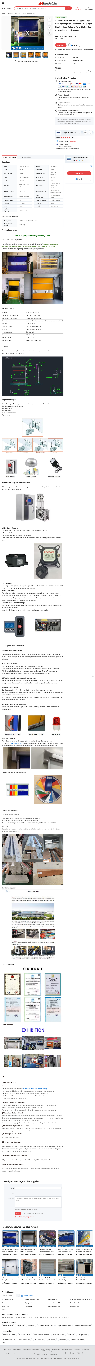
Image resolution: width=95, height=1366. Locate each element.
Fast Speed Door (82, 1335)
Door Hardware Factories (41, 1335)
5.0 (74, 160)
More (3, 1342)
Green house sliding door (32, 1299)
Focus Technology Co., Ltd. (35, 1358)
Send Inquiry (61, 45)
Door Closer (31, 1326)
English (15, 1353)
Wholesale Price (56, 1349)
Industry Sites (65, 1349)
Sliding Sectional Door (8, 1299)
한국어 (73, 1353)
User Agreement (58, 1358)
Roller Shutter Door (75, 1303)
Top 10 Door (51, 1339)
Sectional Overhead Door (55, 1303)
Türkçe (38, 1354)
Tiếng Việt (44, 1354)
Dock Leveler (5, 1306)
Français (34, 1353)
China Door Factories (9, 1335)
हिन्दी (83, 1353)
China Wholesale (45, 1349)
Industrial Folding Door (54, 1306)
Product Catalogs (28, 1296)
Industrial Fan (51, 1299)
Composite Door (8, 1326)
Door (23, 13)
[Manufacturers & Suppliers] (47, 3)
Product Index (85, 1349)
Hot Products (7, 1349)
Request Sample (88, 49)
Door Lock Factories (58, 1335)
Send (17, 1213)
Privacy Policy (75, 1358)
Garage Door (20, 1326)
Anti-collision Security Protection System (81, 1299)
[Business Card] (91, 165)
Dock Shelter (28, 1306)
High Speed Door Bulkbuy (77, 1339)
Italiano (49, 1353)
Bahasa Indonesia (53, 1354)
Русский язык (41, 1353)
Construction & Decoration (13, 13)
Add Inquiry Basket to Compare (28, 61)
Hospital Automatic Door (64, 1326)
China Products (17, 1349)
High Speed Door (29, 1303)
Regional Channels (75, 1349)
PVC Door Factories (25, 1335)
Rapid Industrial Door (9, 1339)
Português (27, 1353)
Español (21, 1353)
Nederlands (62, 1353)
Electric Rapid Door (24, 1339)
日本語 (78, 1353)
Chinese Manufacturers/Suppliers (31, 1349)
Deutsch (55, 1353)
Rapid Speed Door (39, 1339)
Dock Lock (5, 1303)
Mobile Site (44, 1351)
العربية (68, 1353)
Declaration (67, 1358)
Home (3, 13)
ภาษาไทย (88, 1353)
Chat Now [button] (75, 45)
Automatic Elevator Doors (45, 1326)
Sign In (58, 148)
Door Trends (62, 1339)
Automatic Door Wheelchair (83, 1326)
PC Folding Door (75, 1306)
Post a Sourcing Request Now (24, 1217)
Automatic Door (31, 13)
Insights (51, 1351)
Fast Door (71, 1335)
